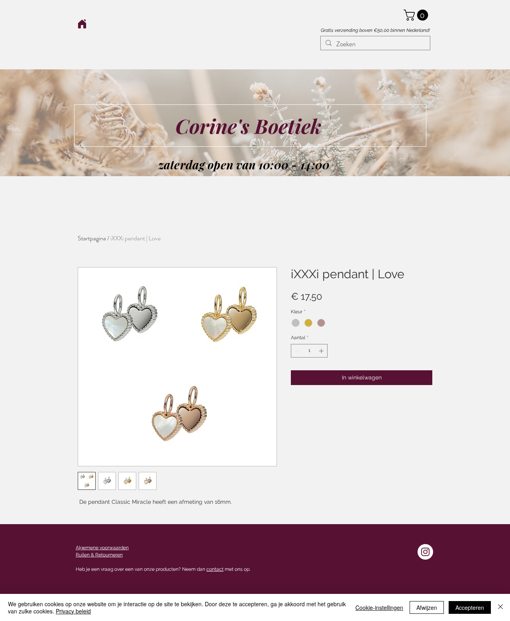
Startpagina (92, 238)
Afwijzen (426, 607)
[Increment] (322, 350)
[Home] (81, 24)
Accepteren (469, 607)
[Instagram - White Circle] (425, 552)
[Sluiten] (500, 607)
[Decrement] (296, 350)
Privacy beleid (73, 611)
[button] (417, 15)
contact (215, 569)
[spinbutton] (309, 350)
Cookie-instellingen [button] (379, 607)
